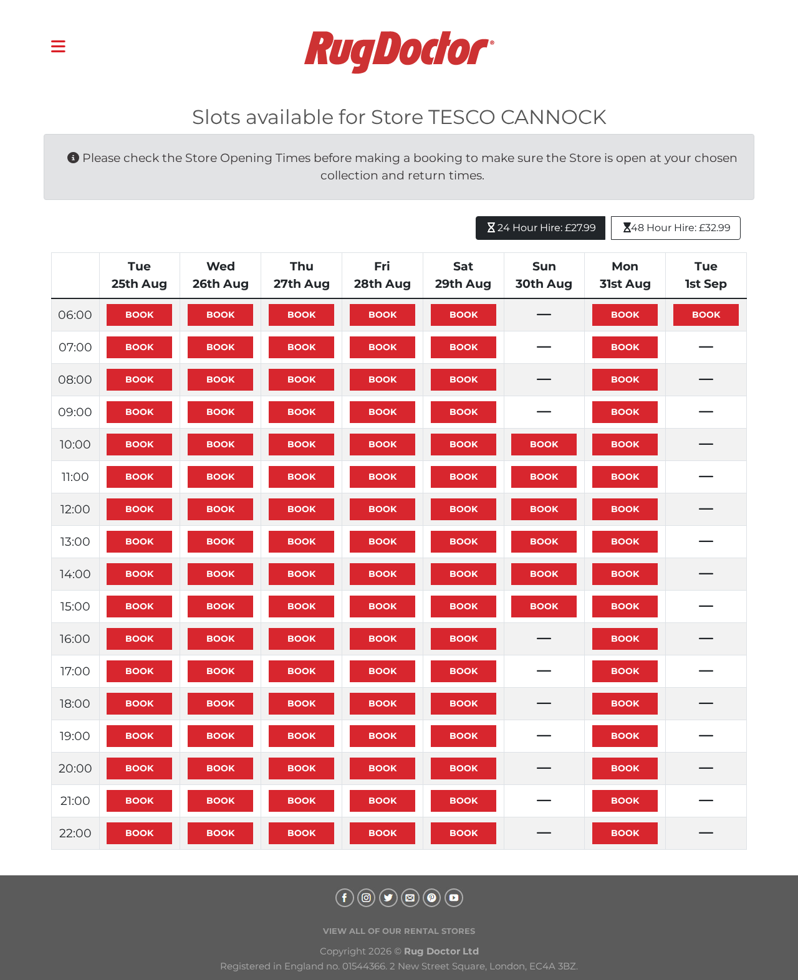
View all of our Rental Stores (399, 931)
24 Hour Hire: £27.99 (545, 228)
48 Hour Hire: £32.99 (681, 228)
